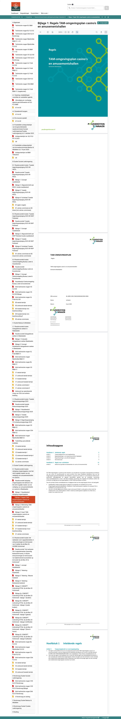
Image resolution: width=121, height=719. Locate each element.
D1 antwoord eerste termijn (23, 522)
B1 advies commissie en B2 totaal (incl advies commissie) (22, 209)
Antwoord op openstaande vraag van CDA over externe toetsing (22, 393)
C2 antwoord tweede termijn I (24, 455)
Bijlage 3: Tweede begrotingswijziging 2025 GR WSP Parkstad (23, 241)
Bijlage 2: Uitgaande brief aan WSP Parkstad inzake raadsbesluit (23, 235)
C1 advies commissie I (22, 385)
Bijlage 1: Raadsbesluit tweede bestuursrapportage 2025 (22, 411)
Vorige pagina (104, 22)
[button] (106, 8)
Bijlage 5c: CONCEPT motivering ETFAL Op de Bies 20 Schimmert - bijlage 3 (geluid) (22, 612)
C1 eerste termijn (20, 372)
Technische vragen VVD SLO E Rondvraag (23, 59)
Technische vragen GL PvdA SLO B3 (22, 64)
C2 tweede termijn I (21, 452)
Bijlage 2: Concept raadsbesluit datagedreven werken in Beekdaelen (23, 346)
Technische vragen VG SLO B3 (24, 55)
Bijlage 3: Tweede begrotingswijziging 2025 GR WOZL (21, 192)
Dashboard (14, 13)
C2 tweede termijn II (21, 458)
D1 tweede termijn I (21, 526)
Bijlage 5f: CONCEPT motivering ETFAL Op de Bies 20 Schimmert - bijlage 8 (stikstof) (22, 637)
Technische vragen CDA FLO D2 (22, 80)
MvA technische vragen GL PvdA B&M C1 (22, 353)
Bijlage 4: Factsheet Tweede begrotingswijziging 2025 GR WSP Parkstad (23, 248)
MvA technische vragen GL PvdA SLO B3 (22, 298)
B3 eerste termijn (20, 302)
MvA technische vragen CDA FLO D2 (22, 659)
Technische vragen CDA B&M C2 (22, 85)
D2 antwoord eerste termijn (23, 666)
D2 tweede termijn (21, 669)
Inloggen (104, 717)
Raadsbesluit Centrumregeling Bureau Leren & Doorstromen (23, 283)
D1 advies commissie (22, 534)
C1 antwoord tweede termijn (24, 382)
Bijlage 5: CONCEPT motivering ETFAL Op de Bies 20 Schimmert (22, 588)
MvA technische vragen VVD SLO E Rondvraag (22, 682)
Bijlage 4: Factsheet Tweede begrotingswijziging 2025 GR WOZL (22, 200)
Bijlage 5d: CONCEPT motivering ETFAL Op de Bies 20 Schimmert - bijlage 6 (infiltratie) (22, 620)
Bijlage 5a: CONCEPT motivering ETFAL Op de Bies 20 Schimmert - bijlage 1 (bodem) (22, 596)
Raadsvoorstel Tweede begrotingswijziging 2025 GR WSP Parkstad (23, 223)
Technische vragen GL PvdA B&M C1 (22, 69)
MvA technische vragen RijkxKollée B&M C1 (21, 358)
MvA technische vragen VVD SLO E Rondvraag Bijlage (22, 687)
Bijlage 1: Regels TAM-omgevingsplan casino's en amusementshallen (20, 500)
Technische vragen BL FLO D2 (24, 31)
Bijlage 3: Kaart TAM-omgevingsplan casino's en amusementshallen (20, 514)
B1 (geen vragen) (20, 205)
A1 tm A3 (18, 107)
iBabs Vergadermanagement (90, 717)
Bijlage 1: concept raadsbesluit (19, 566)
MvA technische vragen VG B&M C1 (22, 368)
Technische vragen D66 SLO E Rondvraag (23, 35)
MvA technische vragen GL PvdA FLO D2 (22, 653)
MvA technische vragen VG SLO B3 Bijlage (22, 293)
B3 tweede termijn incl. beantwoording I (20, 310)
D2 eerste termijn (20, 663)
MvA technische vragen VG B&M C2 (22, 426)
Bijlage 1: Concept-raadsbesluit (19, 181)
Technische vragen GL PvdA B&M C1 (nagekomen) (22, 90)
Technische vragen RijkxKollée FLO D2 (23, 45)
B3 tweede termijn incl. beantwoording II (20, 315)
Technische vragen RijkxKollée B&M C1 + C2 (23, 40)
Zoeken (69, 4)
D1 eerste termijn (20, 519)
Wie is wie (44, 13)
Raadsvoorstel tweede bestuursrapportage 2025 (20, 405)
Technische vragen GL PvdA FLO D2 (22, 75)
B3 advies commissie (22, 319)
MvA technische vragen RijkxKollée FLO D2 (21, 648)
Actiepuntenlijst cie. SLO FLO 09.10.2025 (22, 137)
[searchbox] (85, 8)
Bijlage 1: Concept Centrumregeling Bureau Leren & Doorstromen (22, 276)
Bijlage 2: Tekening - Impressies (20, 571)
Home (22, 17)
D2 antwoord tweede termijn (24, 672)
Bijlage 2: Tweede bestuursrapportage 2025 (20, 416)
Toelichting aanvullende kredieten (21, 442)
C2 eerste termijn (20, 446)
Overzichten (34, 13)
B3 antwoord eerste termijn (23, 305)
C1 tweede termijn (20, 379)
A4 (16, 141)
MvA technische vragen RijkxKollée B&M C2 (21, 437)
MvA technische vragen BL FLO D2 (22, 643)
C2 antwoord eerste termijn (23, 449)
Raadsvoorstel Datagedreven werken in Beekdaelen (22, 335)
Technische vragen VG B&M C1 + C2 (22, 50)
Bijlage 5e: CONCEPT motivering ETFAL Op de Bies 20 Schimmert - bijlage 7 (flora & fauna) (22, 628)
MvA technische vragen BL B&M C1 (22, 363)
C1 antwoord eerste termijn (23, 376)
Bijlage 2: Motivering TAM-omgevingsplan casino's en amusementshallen (22, 507)
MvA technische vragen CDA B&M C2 (22, 431)
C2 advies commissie (22, 462)
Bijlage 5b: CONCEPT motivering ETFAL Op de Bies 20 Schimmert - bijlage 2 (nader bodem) (22, 604)
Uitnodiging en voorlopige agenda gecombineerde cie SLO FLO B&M (22, 102)
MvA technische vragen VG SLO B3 (22, 288)
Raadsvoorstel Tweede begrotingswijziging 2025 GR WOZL (21, 175)
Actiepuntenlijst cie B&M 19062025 (21, 154)
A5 (16, 158)
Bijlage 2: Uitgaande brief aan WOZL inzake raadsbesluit (23, 186)
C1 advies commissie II (22, 388)
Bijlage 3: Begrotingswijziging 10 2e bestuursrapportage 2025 (23, 421)
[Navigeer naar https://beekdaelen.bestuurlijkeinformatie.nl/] (15, 6)
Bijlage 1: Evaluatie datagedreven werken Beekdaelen (22, 340)
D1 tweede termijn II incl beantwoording (21, 530)
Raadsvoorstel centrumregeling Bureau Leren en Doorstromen (22, 269)
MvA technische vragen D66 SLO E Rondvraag (22, 692)
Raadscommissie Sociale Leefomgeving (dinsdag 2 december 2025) (51, 17)
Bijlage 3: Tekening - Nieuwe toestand (22, 577)
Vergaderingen (24, 13)
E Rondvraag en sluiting (22, 697)
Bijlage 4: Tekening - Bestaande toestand (20, 582)
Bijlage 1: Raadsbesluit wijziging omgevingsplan (21, 493)
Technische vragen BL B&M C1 (22, 26)
